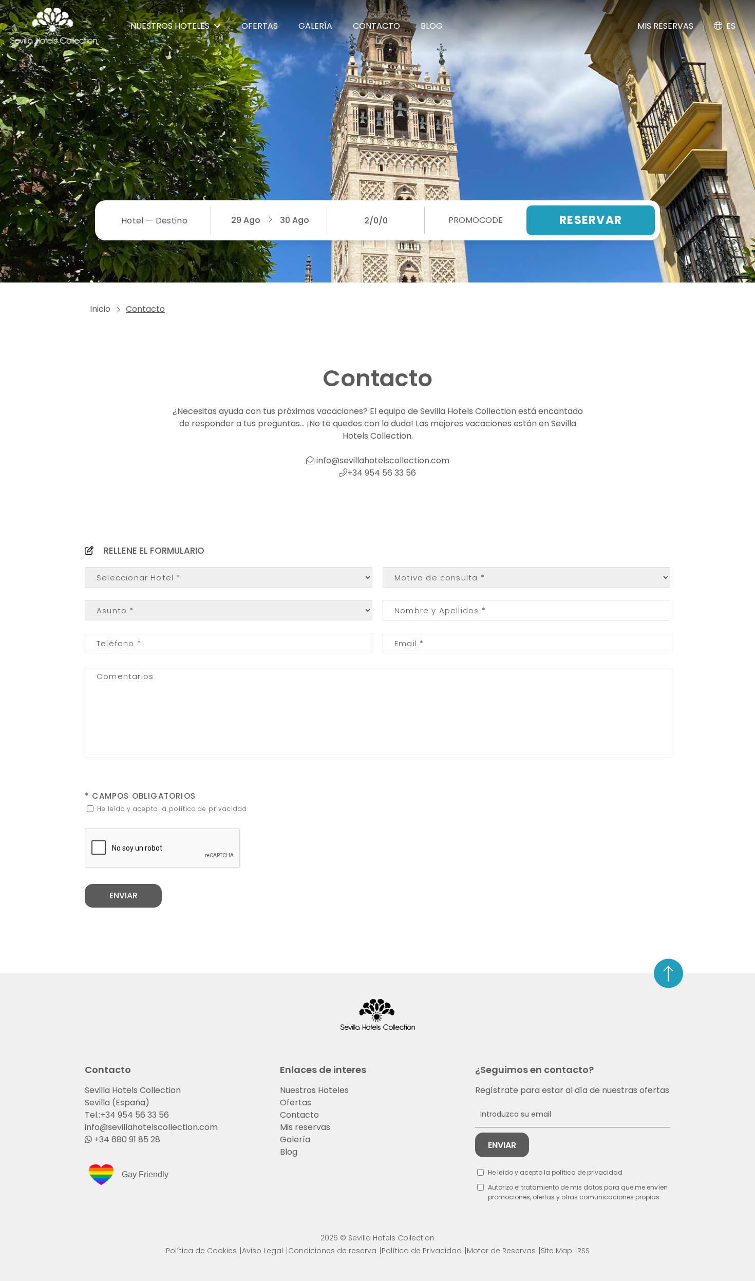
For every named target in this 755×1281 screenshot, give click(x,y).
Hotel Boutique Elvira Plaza (101, 168)
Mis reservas (665, 26)
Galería (295, 1139)
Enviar (123, 895)
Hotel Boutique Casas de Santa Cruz (111, 140)
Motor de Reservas (501, 1250)
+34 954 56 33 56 (381, 473)
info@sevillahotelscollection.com (381, 460)
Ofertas (295, 1102)
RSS (583, 1250)
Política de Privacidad (422, 1250)
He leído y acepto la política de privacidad (171, 808)
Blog (288, 1152)
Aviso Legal (262, 1250)
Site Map (556, 1250)
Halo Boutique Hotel (88, 189)
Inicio (100, 309)
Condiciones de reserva (332, 1250)
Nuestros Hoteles (314, 1090)
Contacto (299, 1115)
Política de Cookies (201, 1250)
